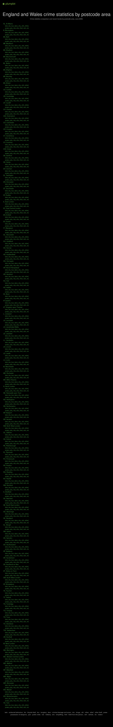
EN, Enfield (7, 215)
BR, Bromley (7, 76)
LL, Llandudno (8, 340)
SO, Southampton (9, 544)
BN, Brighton (7, 70)
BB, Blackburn (8, 43)
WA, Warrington (8, 650)
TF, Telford (7, 597)
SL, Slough (7, 525)
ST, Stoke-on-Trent (9, 571)
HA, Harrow (7, 248)
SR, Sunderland (8, 558)
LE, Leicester (7, 333)
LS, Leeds (6, 353)
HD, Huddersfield (9, 254)
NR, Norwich (7, 419)
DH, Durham (7, 169)
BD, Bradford (7, 50)
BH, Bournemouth (9, 57)
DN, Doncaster (8, 182)
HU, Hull (6, 281)
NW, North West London (11, 426)
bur (12, 26)
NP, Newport (7, 413)
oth (22, 26)
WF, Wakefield (8, 670)
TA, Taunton (7, 591)
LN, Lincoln (7, 347)
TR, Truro (6, 617)
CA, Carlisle (7, 89)
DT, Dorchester (8, 188)
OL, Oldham (7, 432)
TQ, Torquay (7, 610)
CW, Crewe (7, 149)
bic (9, 26)
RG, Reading (7, 472)
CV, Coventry (7, 142)
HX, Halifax (7, 287)
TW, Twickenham (9, 630)
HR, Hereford (8, 274)
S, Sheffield (7, 492)
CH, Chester (7, 109)
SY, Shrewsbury (8, 584)
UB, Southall (7, 637)
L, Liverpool (7, 314)
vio (27, 28)
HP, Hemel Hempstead (11, 268)
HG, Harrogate (8, 261)
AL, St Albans (8, 24)
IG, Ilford (6, 294)
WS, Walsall (7, 690)
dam (16, 26)
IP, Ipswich (7, 300)
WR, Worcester (8, 683)
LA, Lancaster (8, 320)
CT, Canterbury (8, 136)
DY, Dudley (7, 195)
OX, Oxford (7, 439)
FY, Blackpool (8, 228)
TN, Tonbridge (8, 604)
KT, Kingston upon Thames (12, 307)
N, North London (9, 386)
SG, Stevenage (8, 511)
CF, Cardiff (7, 103)
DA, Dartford (7, 155)
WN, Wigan (7, 676)
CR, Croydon (7, 129)
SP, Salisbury (7, 551)
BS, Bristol (6, 83)
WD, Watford (7, 663)
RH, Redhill (7, 479)
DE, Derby (6, 162)
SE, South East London (11, 505)
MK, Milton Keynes (9, 380)
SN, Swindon (7, 538)
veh (24, 28)
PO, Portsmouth (8, 459)
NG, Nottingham (9, 399)
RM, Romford (8, 485)
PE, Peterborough (9, 446)
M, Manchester (8, 366)
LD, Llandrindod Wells (11, 327)
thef (21, 28)
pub (10, 28)
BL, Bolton (6, 63)
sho (17, 28)
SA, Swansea (8, 498)
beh (6, 26)
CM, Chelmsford (9, 116)
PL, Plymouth (8, 452)
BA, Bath (6, 37)
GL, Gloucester (8, 235)
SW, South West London (11, 577)
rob (14, 28)
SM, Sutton (7, 531)
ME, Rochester (8, 373)
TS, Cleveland (8, 624)
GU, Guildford (8, 241)
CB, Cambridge (8, 96)
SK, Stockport (8, 518)
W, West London (9, 643)
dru (19, 26)
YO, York (6, 703)
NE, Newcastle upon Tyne (12, 393)
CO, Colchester (8, 122)
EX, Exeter (7, 221)
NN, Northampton (9, 406)
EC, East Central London (12, 208)
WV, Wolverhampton (10, 696)
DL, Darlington (8, 175)
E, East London (8, 202)
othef (26, 26)
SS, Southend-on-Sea (11, 564)
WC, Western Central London (13, 657)
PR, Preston (7, 465)
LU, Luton (6, 360)
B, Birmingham (8, 30)
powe (7, 28)
